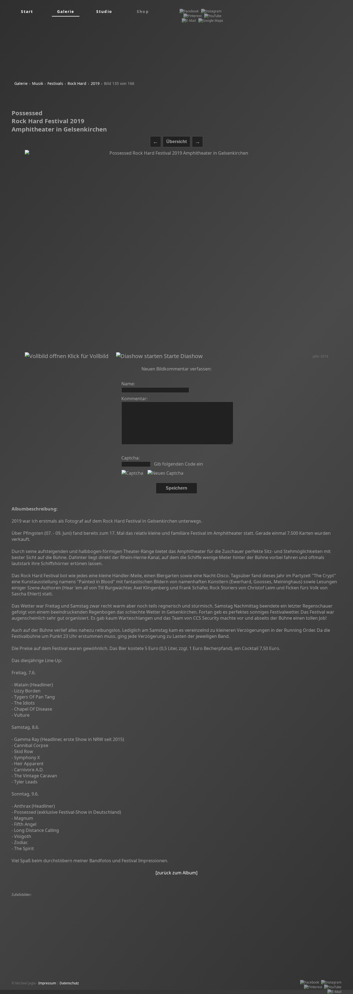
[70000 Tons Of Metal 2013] (112, 899)
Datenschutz (69, 983)
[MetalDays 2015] (116, 904)
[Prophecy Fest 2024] (253, 904)
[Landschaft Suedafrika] (273, 899)
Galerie (21, 83)
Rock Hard (77, 83)
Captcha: (130, 458)
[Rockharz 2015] (254, 909)
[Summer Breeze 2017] (152, 918)
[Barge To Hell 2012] (148, 913)
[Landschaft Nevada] (29, 899)
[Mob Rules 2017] (319, 913)
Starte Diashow (182, 356)
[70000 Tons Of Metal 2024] (103, 923)
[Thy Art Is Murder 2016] (287, 909)
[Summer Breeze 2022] (194, 904)
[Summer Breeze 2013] (318, 918)
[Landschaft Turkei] (65, 923)
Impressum (47, 983)
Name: (128, 384)
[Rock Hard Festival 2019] (32, 913)
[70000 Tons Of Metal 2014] (153, 904)
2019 (95, 83)
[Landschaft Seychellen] (234, 899)
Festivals (55, 83)
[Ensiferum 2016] (306, 899)
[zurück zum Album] (176, 873)
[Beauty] (297, 913)
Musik (37, 83)
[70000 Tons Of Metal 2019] (34, 904)
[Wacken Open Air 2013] (155, 899)
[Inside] (177, 909)
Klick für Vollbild (87, 356)
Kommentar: (134, 399)
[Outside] (60, 918)
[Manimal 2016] (120, 918)
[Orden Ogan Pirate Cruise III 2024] (212, 909)
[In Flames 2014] (213, 913)
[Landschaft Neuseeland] (195, 899)
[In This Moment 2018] (216, 923)
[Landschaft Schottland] (88, 918)
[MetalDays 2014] (241, 913)
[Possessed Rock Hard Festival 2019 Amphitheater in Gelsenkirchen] (176, 251)
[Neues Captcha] (165, 473)
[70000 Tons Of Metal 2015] (68, 899)
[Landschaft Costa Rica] (31, 923)
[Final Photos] (224, 904)
